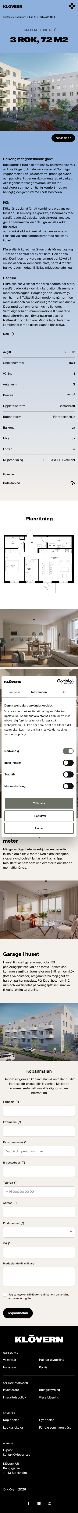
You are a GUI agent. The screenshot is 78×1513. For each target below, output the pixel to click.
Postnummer (13, 1223)
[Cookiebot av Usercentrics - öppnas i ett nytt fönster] (57, 681)
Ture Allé (33, 17)
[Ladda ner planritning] (39, 561)
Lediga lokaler (13, 1428)
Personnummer (15, 1142)
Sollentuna (20, 17)
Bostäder (7, 17)
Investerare (11, 1390)
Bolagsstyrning (49, 1390)
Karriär (44, 1367)
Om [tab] (64, 692)
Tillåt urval (39, 815)
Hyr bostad (47, 1420)
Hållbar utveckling (51, 1360)
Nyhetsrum (11, 1367)
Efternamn (12, 1122)
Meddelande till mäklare (18, 1263)
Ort (7, 1243)
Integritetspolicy (14, 1397)
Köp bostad (11, 1420)
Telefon (10, 1183)
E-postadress (14, 1162)
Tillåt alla (39, 803)
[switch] (68, 763)
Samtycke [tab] (14, 692)
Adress (10, 1203)
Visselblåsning (49, 1397)
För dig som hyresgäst (55, 1428)
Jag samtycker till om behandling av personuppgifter (38, 1296)
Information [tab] (39, 692)
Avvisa (39, 828)
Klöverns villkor (40, 1294)
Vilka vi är (9, 1360)
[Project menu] (7, 138)
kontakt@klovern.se (16, 1455)
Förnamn (11, 1102)
